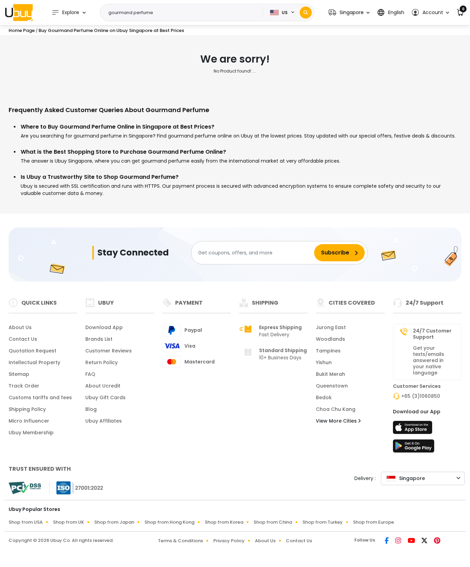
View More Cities (337, 420)
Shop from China (273, 522)
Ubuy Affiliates (103, 420)
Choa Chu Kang (335, 409)
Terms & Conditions (180, 540)
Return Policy (101, 362)
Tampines (328, 350)
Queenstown (332, 385)
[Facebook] (387, 541)
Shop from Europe (373, 522)
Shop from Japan (114, 522)
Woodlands (330, 339)
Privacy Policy (229, 540)
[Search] (306, 13)
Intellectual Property (34, 362)
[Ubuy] (19, 12)
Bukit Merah (330, 374)
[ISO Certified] (76, 487)
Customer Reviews (108, 350)
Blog (91, 409)
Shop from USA (26, 522)
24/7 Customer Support (432, 334)
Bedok (324, 397)
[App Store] (413, 429)
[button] (349, 12)
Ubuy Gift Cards (105, 397)
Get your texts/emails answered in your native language (428, 360)
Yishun (324, 362)
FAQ (90, 374)
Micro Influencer (29, 420)
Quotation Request (32, 350)
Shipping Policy (27, 409)
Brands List (99, 339)
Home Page (22, 30)
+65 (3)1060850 (420, 396)
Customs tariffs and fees (40, 397)
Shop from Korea (224, 522)
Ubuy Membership (31, 432)
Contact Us (23, 339)
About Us (20, 327)
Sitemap (19, 374)
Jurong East (331, 327)
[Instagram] (399, 541)
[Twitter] (425, 541)
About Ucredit (102, 385)
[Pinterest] (437, 541)
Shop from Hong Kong (169, 522)
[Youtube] (412, 541)
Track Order (24, 385)
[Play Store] (413, 448)
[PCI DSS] (25, 488)
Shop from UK (68, 522)
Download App (104, 327)
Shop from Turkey (322, 522)
